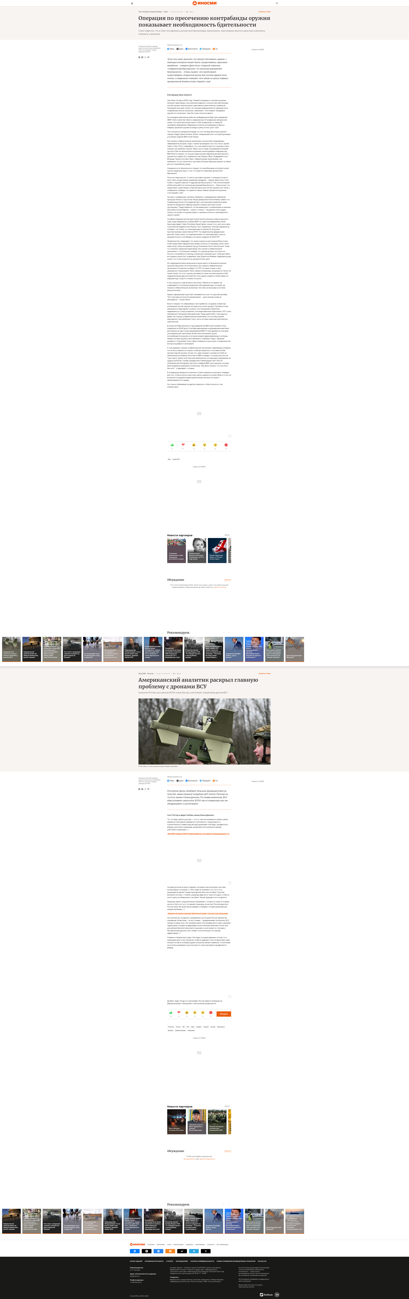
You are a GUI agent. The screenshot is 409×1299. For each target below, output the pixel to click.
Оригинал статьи (265, 12)
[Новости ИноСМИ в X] (206, 1251)
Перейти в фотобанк (171, 766)
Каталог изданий (136, 1261)
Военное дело (179, 1244)
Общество (189, 1244)
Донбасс (170, 1030)
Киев (192, 1027)
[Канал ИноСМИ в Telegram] (194, 1251)
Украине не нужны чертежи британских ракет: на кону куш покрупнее (198, 914)
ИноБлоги (210, 1244)
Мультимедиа (200, 1244)
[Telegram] (205, 49)
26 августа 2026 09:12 (163, 673)
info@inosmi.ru (135, 1276)
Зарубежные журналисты (154, 1261)
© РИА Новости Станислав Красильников (151, 766)
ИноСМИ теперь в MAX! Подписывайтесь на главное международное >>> (198, 834)
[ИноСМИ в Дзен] (146, 1251)
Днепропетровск (180, 1030)
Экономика (161, 1244)
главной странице (219, 587)
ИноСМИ (142, 674)
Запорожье (191, 1030)
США (166, 12)
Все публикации (222, 1244)
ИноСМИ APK (262, 1261)
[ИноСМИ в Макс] (135, 1251)
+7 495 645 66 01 (135, 1282)
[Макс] (170, 49)
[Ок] (215, 49)
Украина (206, 1027)
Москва (213, 1027)
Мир (169, 459)
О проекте (169, 1261)
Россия (150, 674)
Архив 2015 (176, 459)
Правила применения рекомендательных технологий (236, 1261)
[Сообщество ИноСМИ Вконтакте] (158, 1251)
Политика (171, 1027)
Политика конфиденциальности (202, 1261)
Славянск (199, 1027)
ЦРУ (183, 1027)
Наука (169, 1244)
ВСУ (188, 1027)
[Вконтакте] (192, 49)
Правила (227, 580)
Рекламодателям (182, 1261)
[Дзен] (180, 49)
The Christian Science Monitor (150, 12)
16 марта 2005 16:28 (177, 11)
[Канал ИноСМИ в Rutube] (182, 1251)
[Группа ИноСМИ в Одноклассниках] (170, 1251)
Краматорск (221, 1027)
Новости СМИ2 (199, 467)
